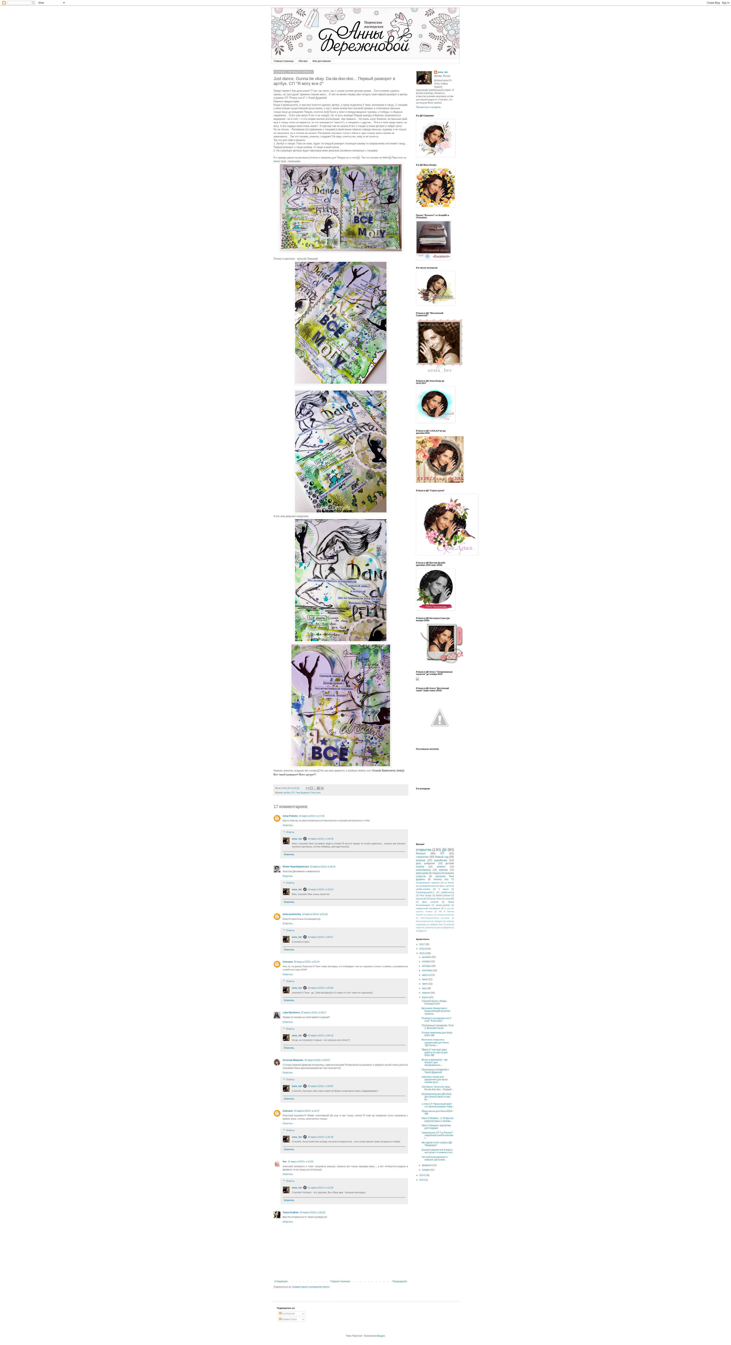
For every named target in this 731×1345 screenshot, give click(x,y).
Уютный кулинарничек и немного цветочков (435, 1158)
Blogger (381, 1336)
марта (425, 997)
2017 (422, 944)
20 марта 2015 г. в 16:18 (320, 1137)
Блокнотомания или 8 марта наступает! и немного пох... (438, 1151)
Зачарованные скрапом (428, 882)
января (426, 1169)
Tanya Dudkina (291, 1212)
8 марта (443, 889)
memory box (440, 879)
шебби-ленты (447, 892)
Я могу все (315, 792)
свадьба (436, 873)
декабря (427, 957)
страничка (422, 856)
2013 (422, 1180)
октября (426, 966)
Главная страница (284, 61)
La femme (449, 882)
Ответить (288, 825)
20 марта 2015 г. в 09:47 (317, 1060)
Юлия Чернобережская (296, 866)
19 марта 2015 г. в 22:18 (315, 914)
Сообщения (288, 1313)
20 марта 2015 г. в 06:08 (320, 988)
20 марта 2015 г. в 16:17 (306, 1111)
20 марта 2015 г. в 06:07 (320, 937)
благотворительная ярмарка (429, 921)
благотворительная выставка (435, 918)
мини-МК (449, 898)
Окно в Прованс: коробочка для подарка (436, 1126)
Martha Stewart (443, 895)
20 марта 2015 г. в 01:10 (306, 962)
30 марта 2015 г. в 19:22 (312, 1212)
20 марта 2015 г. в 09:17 (313, 1012)
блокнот (421, 853)
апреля (426, 992)
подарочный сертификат (428, 908)
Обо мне (303, 61)
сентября (427, 970)
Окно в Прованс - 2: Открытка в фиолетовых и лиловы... (437, 1119)
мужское (443, 870)
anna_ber (297, 839)
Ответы (290, 832)
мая (424, 988)
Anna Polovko (290, 816)
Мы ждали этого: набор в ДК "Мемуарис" (437, 1144)
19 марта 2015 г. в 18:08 (320, 839)
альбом (420, 860)
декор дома (422, 873)
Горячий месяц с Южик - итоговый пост (435, 1002)
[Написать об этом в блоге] (311, 788)
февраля (427, 1165)
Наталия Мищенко (293, 1060)
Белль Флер (435, 898)
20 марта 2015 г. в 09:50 (320, 1086)
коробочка (440, 860)
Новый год (441, 856)
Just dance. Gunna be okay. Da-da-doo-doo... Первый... (437, 1088)
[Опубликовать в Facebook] (318, 788)
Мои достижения (322, 61)
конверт (441, 866)
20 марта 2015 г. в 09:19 (320, 1035)
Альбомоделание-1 (425, 892)
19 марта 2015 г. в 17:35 (311, 816)
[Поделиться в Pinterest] (322, 788)
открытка (423, 850)
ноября (426, 961)
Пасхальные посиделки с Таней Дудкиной (435, 1071)
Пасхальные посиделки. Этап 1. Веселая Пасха (438, 1026)
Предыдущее (400, 1281)
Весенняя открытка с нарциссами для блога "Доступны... (435, 1042)
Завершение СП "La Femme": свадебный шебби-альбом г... (437, 1135)
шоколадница (423, 870)
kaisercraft (421, 898)
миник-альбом (443, 905)
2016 (422, 948)
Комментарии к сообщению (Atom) (310, 1287)
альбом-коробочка (445, 915)
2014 (422, 1175)
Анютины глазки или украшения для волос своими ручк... (435, 1080)
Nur (285, 1161)
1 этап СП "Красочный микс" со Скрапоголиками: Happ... (438, 1105)
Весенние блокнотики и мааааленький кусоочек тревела (436, 1011)
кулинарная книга (427, 886)
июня (425, 983)
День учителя (430, 902)
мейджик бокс (436, 924)
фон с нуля (445, 886)
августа (426, 975)
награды (420, 931)
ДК (444, 850)
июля (425, 979)
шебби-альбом (423, 889)
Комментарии (289, 1319)
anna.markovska (292, 914)
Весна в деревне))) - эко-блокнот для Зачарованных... (435, 1062)
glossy (430, 915)
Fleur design (425, 895)
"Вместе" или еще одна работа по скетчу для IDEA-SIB (435, 1052)
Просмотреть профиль (428, 107)
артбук (287, 792)
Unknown (288, 962)
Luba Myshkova (291, 1012)
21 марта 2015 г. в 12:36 (320, 1187)
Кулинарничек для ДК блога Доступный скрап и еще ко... (436, 1097)
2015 (422, 953)
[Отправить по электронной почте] (308, 788)
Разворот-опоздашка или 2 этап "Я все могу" (436, 1019)
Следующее (281, 1281)
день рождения (425, 863)
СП (292, 792)
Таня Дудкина (302, 792)
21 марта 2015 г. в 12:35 (300, 1161)
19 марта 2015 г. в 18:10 (322, 866)
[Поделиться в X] (315, 788)
